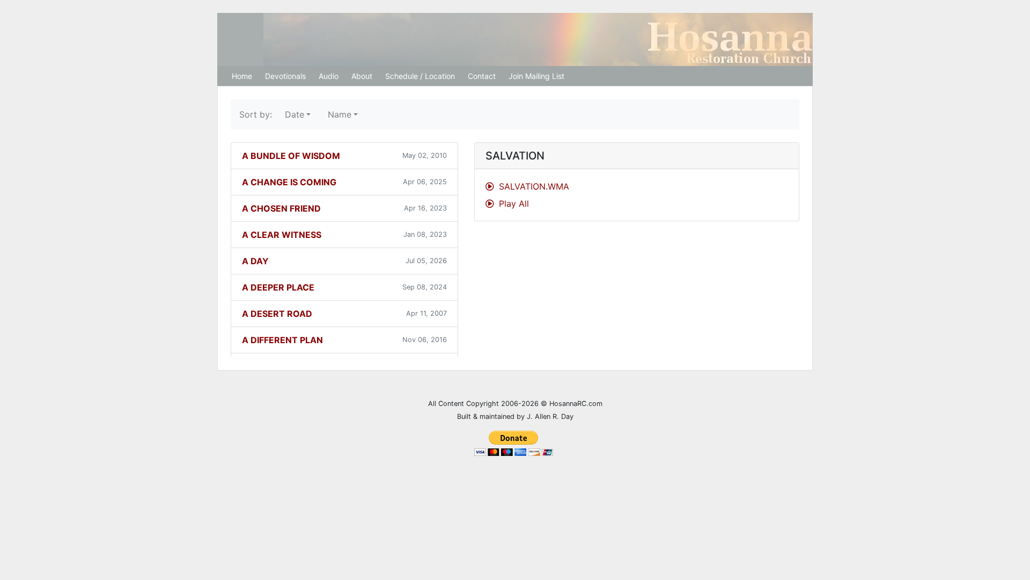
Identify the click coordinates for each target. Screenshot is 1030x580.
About (361, 76)
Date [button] (294, 114)
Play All (512, 203)
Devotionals (285, 76)
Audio (329, 76)
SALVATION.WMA (532, 186)
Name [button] (339, 114)
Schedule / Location (420, 76)
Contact (482, 76)
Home (242, 76)
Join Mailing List (536, 76)
